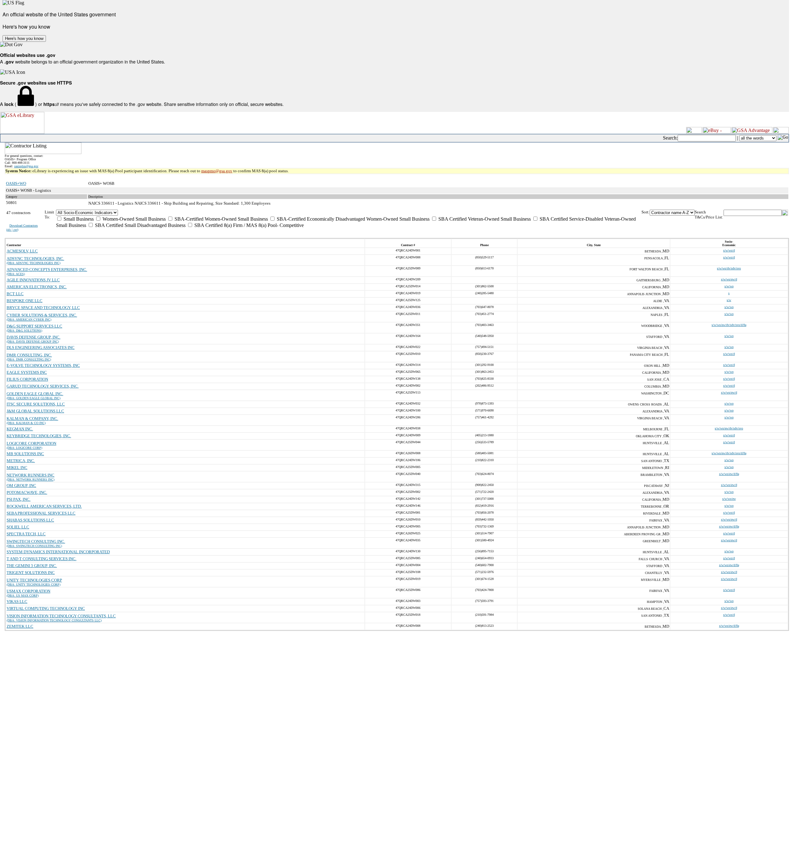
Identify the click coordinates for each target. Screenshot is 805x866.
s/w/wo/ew (729, 498)
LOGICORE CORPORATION (31, 443)
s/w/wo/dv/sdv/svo (729, 268)
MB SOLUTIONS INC (25, 453)
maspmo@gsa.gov (216, 170)
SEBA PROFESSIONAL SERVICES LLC (41, 513)
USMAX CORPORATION (28, 591)
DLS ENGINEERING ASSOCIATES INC (41, 347)
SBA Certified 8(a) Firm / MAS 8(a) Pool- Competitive (248, 225)
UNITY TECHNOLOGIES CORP (34, 580)
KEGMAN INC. (20, 429)
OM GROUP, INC (21, 485)
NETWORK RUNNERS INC (30, 475)
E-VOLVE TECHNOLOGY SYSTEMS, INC (43, 365)
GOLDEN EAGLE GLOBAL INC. (35, 393)
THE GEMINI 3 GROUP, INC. (32, 565)
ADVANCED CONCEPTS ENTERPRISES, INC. (47, 269)
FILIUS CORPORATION (27, 379)
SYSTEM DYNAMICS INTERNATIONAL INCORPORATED (58, 551)
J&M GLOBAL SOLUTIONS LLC (35, 411)
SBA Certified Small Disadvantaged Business (140, 225)
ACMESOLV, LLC (22, 251)
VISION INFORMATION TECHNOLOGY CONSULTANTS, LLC (61, 616)
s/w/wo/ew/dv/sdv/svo (729, 428)
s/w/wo (729, 286)
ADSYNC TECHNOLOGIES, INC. (35, 258)
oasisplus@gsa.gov (26, 166)
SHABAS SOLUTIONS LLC (30, 520)
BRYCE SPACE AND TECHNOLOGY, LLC (43, 307)
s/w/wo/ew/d (729, 279)
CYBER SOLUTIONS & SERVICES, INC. (42, 315)
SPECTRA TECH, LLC (26, 534)
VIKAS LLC (17, 601)
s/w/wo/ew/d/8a (729, 474)
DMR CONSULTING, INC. (29, 355)
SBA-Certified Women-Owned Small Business (220, 219)
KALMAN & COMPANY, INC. (32, 418)
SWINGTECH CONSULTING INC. (36, 541)
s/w (729, 300)
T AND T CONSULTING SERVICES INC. (41, 558)
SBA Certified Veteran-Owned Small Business (484, 219)
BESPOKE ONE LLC (24, 300)
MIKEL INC (17, 467)
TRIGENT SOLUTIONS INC (31, 572)
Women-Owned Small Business (133, 219)
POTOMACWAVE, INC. (27, 492)
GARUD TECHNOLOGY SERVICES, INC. (43, 386)
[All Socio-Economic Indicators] (348, 213)
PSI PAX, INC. (19, 499)
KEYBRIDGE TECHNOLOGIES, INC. (39, 435)
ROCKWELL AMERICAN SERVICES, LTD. (44, 506)
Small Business (78, 219)
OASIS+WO (16, 183)
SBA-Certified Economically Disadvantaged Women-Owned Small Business (352, 219)
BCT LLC (15, 293)
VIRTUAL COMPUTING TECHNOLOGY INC (46, 608)
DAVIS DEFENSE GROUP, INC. (33, 337)
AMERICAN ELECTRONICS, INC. (37, 286)
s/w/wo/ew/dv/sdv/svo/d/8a (729, 325)
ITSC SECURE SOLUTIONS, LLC (36, 404)
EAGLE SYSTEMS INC (27, 372)
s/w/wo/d (729, 250)
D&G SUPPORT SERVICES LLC (34, 326)
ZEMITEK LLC (20, 626)
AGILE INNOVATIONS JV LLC (33, 280)
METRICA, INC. (21, 460)
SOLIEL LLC (18, 527)
